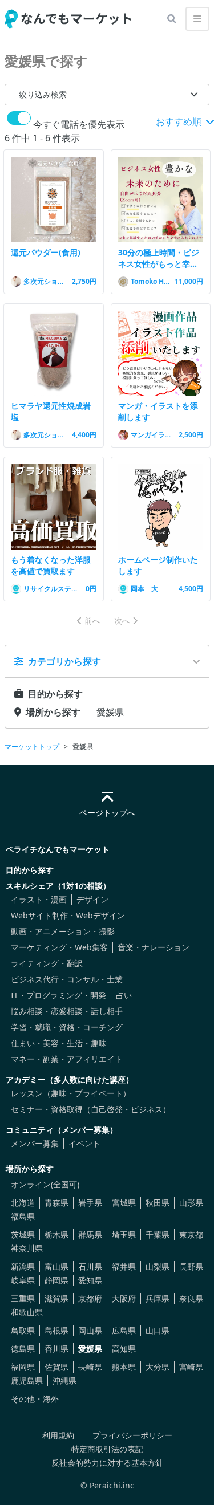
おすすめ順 (180, 121)
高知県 (124, 1348)
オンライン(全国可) (45, 1184)
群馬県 (90, 1234)
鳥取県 (23, 1330)
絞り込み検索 (43, 94)
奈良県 (191, 1298)
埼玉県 (124, 1234)
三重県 (23, 1298)
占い (124, 995)
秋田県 (157, 1202)
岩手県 (90, 1202)
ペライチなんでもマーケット (58, 849)
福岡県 (23, 1366)
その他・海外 (35, 1398)
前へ (92, 620)
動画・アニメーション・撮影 (63, 931)
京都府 (90, 1298)
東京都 (191, 1234)
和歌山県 (27, 1312)
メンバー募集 (35, 1143)
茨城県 (23, 1234)
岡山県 (90, 1330)
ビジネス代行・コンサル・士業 (67, 979)
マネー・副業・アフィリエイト (67, 1059)
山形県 (191, 1202)
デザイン (92, 899)
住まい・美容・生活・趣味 (59, 1043)
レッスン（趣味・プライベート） (71, 1093)
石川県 (90, 1266)
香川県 (56, 1348)
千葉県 (157, 1234)
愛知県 (90, 1280)
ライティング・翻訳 (47, 963)
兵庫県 (157, 1298)
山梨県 (157, 1266)
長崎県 (90, 1366)
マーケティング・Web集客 (59, 947)
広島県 (124, 1330)
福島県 (23, 1216)
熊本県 (124, 1366)
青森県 (56, 1202)
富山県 (56, 1266)
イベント (84, 1143)
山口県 (157, 1330)
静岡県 (56, 1280)
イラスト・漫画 (39, 899)
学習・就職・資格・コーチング (67, 1027)
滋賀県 (56, 1298)
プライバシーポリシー (132, 1435)
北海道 (23, 1202)
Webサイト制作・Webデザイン (68, 915)
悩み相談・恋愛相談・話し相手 (67, 1011)
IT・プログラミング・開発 (58, 995)
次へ (122, 620)
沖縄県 (64, 1380)
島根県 (56, 1330)
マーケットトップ (32, 746)
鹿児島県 (27, 1380)
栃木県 (56, 1234)
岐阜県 (23, 1280)
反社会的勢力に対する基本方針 (107, 1462)
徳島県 (23, 1348)
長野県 (191, 1266)
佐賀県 (56, 1366)
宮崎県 (191, 1366)
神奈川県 (27, 1248)
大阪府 (124, 1298)
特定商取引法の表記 (107, 1448)
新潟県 (23, 1266)
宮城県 (124, 1202)
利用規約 (58, 1435)
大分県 (157, 1366)
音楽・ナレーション (153, 947)
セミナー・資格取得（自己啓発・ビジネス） (91, 1109)
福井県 (124, 1266)
